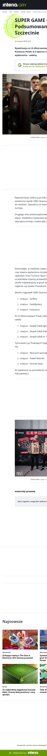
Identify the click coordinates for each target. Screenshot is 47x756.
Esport (16, 12)
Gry (10, 12)
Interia (4, 12)
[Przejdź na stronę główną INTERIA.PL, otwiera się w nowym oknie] (10, 5)
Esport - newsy (26, 12)
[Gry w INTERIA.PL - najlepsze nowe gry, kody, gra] (23, 5)
